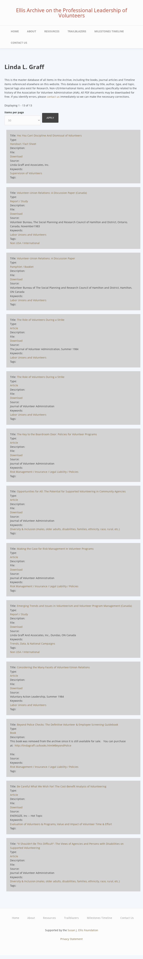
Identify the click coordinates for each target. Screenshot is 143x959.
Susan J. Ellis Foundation (83, 930)
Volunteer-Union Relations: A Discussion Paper (46, 258)
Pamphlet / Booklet (22, 267)
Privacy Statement (71, 939)
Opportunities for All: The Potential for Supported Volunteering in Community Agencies (71, 491)
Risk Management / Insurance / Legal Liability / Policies (44, 472)
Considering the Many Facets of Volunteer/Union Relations (53, 667)
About (31, 31)
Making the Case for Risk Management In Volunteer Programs (55, 548)
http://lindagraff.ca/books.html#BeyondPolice (43, 745)
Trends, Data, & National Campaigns (32, 643)
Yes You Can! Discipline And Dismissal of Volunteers (49, 135)
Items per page (14, 112)
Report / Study (19, 201)
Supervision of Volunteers (26, 173)
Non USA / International (25, 243)
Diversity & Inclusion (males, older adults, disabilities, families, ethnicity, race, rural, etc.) (65, 529)
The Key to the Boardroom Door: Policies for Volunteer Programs (57, 434)
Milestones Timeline (109, 31)
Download (16, 156)
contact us (53, 96)
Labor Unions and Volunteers (28, 234)
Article (14, 328)
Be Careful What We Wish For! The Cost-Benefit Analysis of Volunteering (61, 786)
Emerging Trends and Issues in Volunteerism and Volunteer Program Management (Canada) (74, 606)
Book (13, 733)
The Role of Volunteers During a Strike (40, 320)
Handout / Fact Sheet (23, 144)
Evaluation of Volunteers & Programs (33, 824)
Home (15, 31)
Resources (51, 31)
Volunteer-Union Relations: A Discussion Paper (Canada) (52, 193)
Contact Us (19, 42)
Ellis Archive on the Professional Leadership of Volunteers (71, 12)
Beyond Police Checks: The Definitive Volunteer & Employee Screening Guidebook (67, 724)
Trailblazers (77, 31)
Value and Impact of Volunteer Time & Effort (84, 824)
